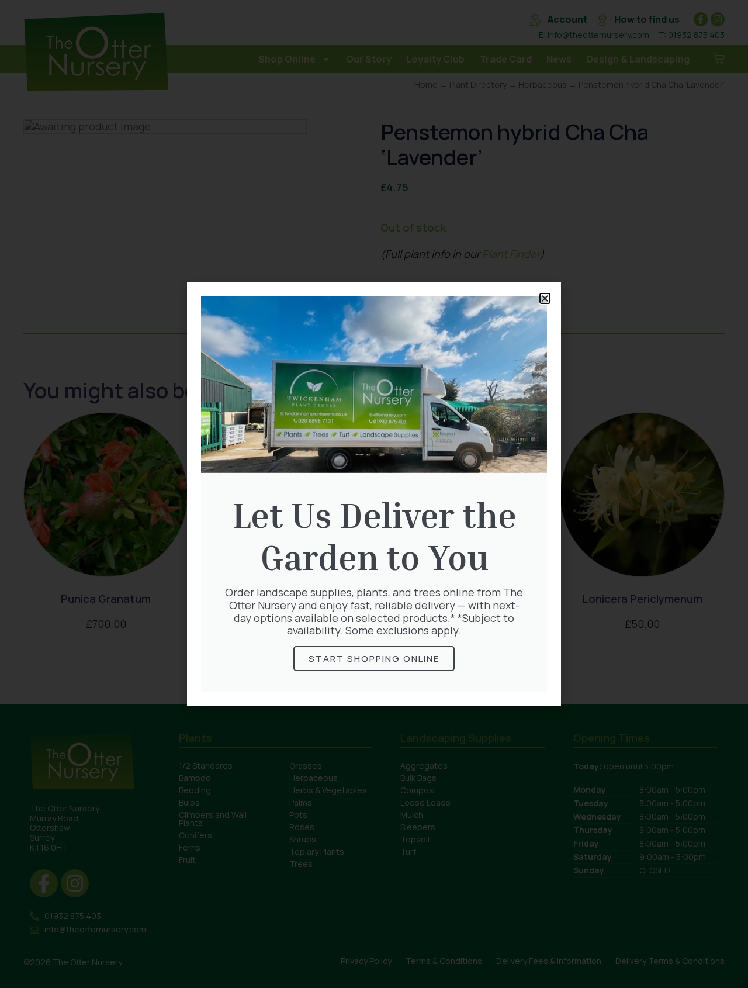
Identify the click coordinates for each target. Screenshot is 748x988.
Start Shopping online (374, 658)
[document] (374, 494)
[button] (545, 298)
